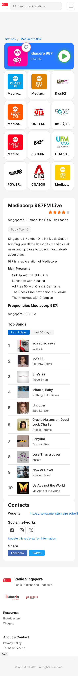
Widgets (8, 623)
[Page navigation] (71, 6)
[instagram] (22, 530)
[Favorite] (26, 47)
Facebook (17, 553)
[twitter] (31, 530)
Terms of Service (14, 648)
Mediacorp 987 (31, 39)
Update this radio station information (32, 538)
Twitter (36, 553)
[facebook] (12, 530)
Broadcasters (12, 618)
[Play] (64, 56)
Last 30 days (42, 332)
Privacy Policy (12, 643)
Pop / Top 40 (19, 229)
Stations (10, 39)
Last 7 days (18, 332)
